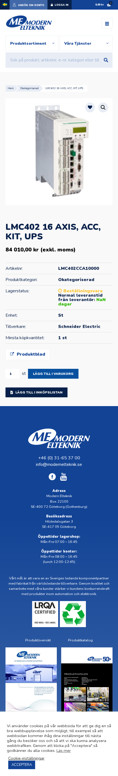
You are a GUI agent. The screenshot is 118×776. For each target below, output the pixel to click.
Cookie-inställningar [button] (26, 758)
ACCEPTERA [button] (22, 764)
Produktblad (30, 354)
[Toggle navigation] (107, 23)
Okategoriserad (29, 88)
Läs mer (64, 750)
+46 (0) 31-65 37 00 (59, 458)
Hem (11, 88)
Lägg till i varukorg (53, 374)
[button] (103, 107)
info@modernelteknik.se (59, 464)
